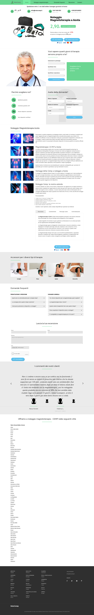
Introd (12, 489)
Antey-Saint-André (14, 429)
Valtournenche (14, 555)
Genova (27, 581)
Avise (12, 436)
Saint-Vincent (13, 544)
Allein (12, 427)
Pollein (12, 515)
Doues (12, 469)
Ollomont (13, 509)
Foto (12, 345)
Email (49, 330)
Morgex (12, 506)
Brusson (12, 447)
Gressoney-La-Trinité (15, 484)
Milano (42, 581)
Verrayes (12, 557)
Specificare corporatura (54, 73)
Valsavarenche (14, 554)
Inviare (74, 117)
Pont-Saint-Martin (14, 517)
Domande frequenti (59, 2)
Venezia (27, 597)
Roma (12, 581)
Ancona (12, 585)
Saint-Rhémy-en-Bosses (16, 543)
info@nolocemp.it (71, 573)
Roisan (12, 530)
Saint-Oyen (13, 539)
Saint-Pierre (13, 541)
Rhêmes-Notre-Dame (15, 526)
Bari (11, 589)
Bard (12, 441)
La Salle (12, 498)
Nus (11, 508)
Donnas (12, 467)
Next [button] (82, 383)
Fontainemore (14, 475)
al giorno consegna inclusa (68, 26)
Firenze (12, 593)
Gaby (12, 478)
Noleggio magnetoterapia (41, 2)
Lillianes (12, 502)
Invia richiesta (58, 39)
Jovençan (12, 495)
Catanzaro (43, 572)
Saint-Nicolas (13, 537)
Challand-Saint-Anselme (16, 449)
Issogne (12, 493)
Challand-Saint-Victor (15, 451)
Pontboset (13, 519)
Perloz (12, 513)
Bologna (28, 576)
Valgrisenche (13, 550)
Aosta (12, 430)
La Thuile (13, 500)
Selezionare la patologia (54, 60)
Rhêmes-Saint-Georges (15, 528)
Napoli (12, 576)
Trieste (42, 576)
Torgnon (12, 548)
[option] (47, 386)
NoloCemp (15, 606)
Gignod (12, 480)
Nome (12, 330)
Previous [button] (11, 384)
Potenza (28, 572)
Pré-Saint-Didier (14, 522)
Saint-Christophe (14, 531)
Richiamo (13, 335)
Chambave (13, 452)
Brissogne (13, 445)
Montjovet (13, 504)
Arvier (12, 434)
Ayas (11, 438)
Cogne (12, 463)
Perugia (42, 593)
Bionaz (12, 443)
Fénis (12, 476)
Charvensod (13, 460)
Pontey (12, 520)
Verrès (12, 559)
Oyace (12, 511)
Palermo (43, 589)
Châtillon (13, 462)
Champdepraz (13, 456)
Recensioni (72, 2)
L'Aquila (12, 572)
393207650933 (70, 571)
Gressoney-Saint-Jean (15, 486)
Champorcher (13, 458)
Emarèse (12, 471)
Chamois (12, 454)
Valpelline (13, 552)
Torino (42, 585)
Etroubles (13, 473)
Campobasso (28, 585)
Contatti (79, 2)
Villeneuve (13, 561)
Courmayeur (13, 465)
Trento (27, 593)
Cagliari (27, 589)
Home (26, 2)
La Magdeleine (14, 497)
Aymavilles (13, 440)
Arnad (12, 432)
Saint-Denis (13, 533)
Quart (12, 524)
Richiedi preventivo (56, 79)
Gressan (12, 482)
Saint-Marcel (13, 535)
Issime (12, 491)
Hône (12, 487)
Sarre (12, 546)
